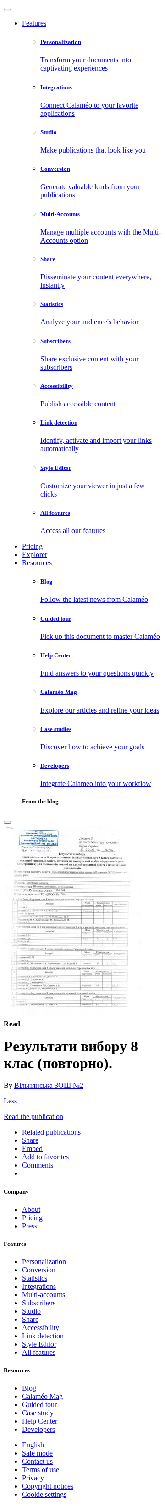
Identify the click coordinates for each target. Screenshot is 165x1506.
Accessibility (40, 1327)
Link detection (43, 1336)
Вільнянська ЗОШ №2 (48, 1085)
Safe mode (37, 1453)
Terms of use (40, 1469)
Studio (31, 1311)
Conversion (38, 1270)
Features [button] (34, 23)
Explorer (34, 554)
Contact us (37, 1461)
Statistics (34, 1278)
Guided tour (39, 1404)
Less (10, 1101)
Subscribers (38, 1303)
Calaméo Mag (42, 1396)
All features (38, 1352)
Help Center (39, 1421)
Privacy (33, 1478)
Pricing (32, 546)
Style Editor (39, 1344)
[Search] (7, 822)
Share (30, 1319)
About (31, 1209)
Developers (38, 1429)
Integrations (39, 1286)
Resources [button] (37, 563)
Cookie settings (44, 1494)
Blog (29, 1388)
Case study (38, 1413)
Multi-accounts (43, 1295)
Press (29, 1226)
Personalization (44, 1262)
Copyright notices (47, 1486)
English (33, 1445)
